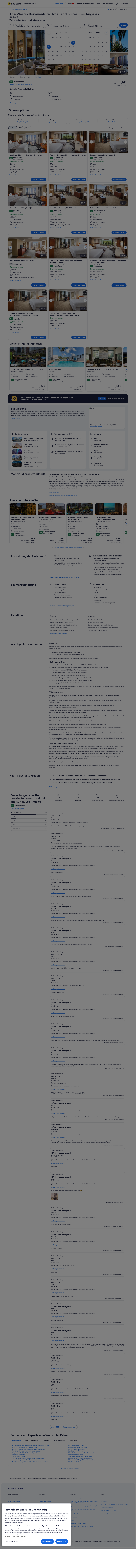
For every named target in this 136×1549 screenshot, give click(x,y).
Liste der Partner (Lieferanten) (15, 1536)
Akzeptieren (62, 1541)
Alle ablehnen (47, 1541)
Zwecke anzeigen (11, 1541)
